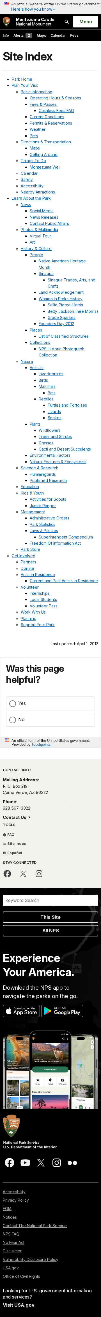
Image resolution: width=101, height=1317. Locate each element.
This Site (50, 917)
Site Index (16, 843)
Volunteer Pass (44, 605)
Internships (40, 593)
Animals (36, 367)
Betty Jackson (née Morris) (73, 311)
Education (30, 486)
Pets (34, 135)
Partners (28, 562)
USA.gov (11, 1267)
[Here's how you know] (50, 7)
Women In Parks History (60, 298)
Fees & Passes (43, 104)
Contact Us (15, 817)
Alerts (21, 35)
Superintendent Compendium (66, 537)
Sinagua (46, 273)
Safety (27, 179)
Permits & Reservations (51, 123)
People (36, 254)
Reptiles (46, 399)
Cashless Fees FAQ (56, 110)
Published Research (48, 480)
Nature (27, 361)
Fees (74, 35)
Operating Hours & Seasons (55, 97)
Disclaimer (12, 1250)
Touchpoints (40, 744)
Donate (27, 568)
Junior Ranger (43, 505)
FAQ (10, 834)
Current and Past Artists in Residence (64, 580)
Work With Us (33, 612)
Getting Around (44, 154)
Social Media (42, 210)
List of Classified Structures (64, 336)
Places (36, 330)
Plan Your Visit (25, 85)
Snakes (54, 417)
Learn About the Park (31, 198)
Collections (40, 342)
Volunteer (30, 587)
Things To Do (33, 160)
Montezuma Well (45, 167)
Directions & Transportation (46, 141)
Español (14, 852)
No (21, 719)
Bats (52, 392)
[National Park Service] (6, 21)
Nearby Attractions (38, 192)
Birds (43, 380)
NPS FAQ (11, 1234)
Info (6, 35)
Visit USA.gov (19, 1305)
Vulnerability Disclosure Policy (30, 1259)
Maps (41, 35)
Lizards (54, 411)
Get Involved (23, 555)
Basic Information (36, 91)
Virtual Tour (40, 236)
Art (32, 242)
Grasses (46, 442)
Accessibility (32, 185)
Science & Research (39, 467)
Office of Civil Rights (21, 1276)
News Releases (44, 217)
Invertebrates (51, 373)
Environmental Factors (50, 455)
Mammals (47, 386)
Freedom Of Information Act (55, 543)
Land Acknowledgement (61, 292)
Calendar (58, 35)
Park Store (30, 549)
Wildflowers (50, 430)
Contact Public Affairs (49, 223)
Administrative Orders (49, 518)
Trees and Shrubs (55, 436)
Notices (10, 1217)
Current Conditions (47, 116)
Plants (35, 424)
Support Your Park (38, 624)
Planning (28, 618)
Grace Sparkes (61, 317)
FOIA (7, 1208)
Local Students (43, 599)
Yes (22, 703)
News (26, 204)
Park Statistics (42, 524)
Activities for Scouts (48, 499)
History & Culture (36, 248)
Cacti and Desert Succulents (65, 449)
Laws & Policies (44, 530)
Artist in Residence (38, 574)
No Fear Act (13, 1242)
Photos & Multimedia (39, 229)
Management (33, 511)
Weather (37, 129)
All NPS (50, 930)
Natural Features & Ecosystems (58, 461)
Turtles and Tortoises (67, 405)
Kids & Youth (32, 493)
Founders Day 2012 (56, 323)
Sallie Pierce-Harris (65, 304)
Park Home (22, 79)
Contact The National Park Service (35, 1225)
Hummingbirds (43, 474)
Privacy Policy (16, 1200)
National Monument (35, 21)
